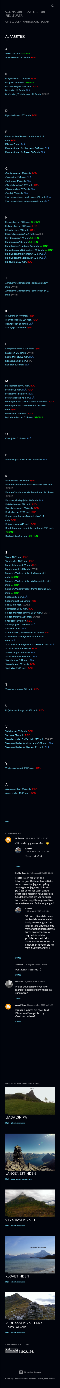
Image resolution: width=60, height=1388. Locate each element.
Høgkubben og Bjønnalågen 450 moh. (24, 249)
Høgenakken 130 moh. (17, 241)
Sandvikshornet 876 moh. (18, 564)
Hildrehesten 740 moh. (17, 230)
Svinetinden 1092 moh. (17, 664)
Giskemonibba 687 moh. (17, 189)
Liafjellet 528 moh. (14, 364)
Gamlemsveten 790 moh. (18, 173)
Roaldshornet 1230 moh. (18, 512)
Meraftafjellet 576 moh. (17, 397)
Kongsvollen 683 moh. (16, 323)
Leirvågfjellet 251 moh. (17, 356)
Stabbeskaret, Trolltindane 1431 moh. (24, 632)
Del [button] (6, 821)
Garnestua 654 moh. (15, 177)
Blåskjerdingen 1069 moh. (18, 86)
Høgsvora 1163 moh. (16, 261)
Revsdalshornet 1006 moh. (19, 508)
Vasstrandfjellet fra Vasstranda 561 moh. (26, 743)
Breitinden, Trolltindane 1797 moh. (23, 94)
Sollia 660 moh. (13, 628)
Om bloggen (13, 21)
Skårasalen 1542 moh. (16, 608)
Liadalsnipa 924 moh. (16, 360)
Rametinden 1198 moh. (17, 480)
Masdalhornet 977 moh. (17, 385)
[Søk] (53, 5)
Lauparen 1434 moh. (15, 352)
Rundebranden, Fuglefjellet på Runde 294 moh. (29, 528)
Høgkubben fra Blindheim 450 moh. (23, 253)
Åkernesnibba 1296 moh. (18, 789)
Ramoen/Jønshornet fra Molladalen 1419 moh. (29, 484)
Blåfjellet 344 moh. (14, 82)
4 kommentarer (18, 1225)
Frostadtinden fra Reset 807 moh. (22, 152)
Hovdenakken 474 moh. (17, 237)
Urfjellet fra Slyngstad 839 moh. (21, 710)
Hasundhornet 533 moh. (17, 222)
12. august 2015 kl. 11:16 (38, 911)
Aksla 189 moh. (13, 53)
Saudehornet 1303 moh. (17, 568)
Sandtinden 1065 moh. (17, 561)
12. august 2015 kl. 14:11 (35, 964)
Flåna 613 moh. (13, 144)
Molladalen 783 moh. (16, 413)
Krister (28, 848)
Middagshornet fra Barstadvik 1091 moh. (26, 401)
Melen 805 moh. (13, 389)
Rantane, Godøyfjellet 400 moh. (22, 500)
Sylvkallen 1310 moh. (16, 668)
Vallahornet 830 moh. (16, 731)
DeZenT (19, 981)
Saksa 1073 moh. (14, 557)
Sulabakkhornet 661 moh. (18, 656)
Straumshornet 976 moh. (18, 648)
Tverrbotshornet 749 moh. (19, 689)
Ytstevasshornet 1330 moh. (20, 768)
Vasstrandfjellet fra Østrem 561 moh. (24, 747)
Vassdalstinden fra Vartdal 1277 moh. (24, 739)
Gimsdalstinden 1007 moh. (19, 185)
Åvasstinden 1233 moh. (17, 793)
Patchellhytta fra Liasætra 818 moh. (23, 459)
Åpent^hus (20, 1005)
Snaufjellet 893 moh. (15, 620)
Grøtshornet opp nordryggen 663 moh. (25, 196)
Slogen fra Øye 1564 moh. (18, 616)
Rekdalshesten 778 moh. (18, 504)
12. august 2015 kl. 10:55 (41, 873)
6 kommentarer (18, 1332)
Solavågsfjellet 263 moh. (17, 624)
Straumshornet (20, 1220)
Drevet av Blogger (32, 1372)
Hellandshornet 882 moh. (18, 226)
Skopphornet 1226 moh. (17, 600)
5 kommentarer (18, 1123)
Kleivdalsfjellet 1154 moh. (18, 319)
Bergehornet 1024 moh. (17, 78)
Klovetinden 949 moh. (16, 315)
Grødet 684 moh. (14, 193)
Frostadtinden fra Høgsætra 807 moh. (24, 148)
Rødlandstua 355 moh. (17, 536)
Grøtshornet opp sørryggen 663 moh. (25, 201)
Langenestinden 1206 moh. (19, 348)
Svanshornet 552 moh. (17, 660)
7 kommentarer (18, 1281)
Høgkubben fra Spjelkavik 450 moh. (23, 257)
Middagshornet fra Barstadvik (24, 1325)
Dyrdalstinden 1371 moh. (18, 115)
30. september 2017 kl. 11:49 (40, 1005)
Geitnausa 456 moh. (15, 181)
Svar (18, 866)
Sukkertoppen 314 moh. (17, 652)
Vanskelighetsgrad (36, 21)
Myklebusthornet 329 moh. (19, 417)
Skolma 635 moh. (14, 596)
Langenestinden (20, 1173)
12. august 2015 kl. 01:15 (37, 838)
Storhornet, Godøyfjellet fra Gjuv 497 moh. (27, 644)
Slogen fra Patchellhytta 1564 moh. (23, 612)
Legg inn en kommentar (21, 1179)
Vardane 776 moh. (14, 735)
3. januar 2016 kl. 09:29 (34, 981)
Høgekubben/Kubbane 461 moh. (22, 245)
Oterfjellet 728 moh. (15, 438)
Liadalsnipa (16, 1117)
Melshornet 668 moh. (16, 393)
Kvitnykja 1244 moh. (15, 327)
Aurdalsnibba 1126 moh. (17, 57)
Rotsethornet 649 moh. (17, 524)
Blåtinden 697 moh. (15, 90)
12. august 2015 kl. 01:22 (38, 851)
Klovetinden (17, 1276)
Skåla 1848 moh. (13, 604)
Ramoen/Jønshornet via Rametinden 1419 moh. (29, 492)
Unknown (19, 838)
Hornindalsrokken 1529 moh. (20, 233)
